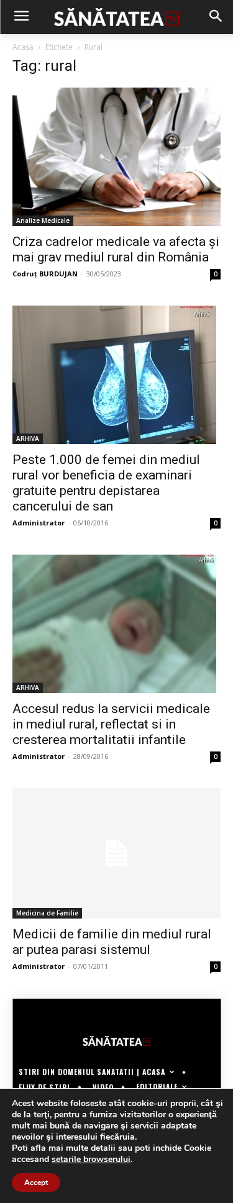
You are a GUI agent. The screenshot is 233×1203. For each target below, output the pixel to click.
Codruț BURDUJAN (45, 273)
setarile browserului (91, 1159)
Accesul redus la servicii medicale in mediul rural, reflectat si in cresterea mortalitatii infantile (111, 724)
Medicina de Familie (47, 913)
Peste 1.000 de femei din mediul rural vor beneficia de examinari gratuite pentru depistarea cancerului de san (106, 483)
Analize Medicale (43, 220)
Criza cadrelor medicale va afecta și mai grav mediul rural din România (115, 249)
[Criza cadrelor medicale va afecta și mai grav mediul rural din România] (116, 157)
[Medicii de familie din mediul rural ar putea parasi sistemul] (116, 853)
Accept (36, 1182)
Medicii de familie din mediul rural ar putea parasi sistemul (111, 942)
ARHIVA (27, 438)
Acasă (23, 47)
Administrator (38, 522)
